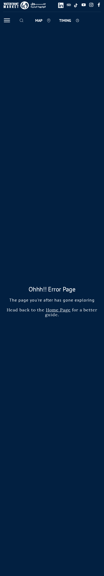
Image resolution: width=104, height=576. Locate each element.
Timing (65, 20)
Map (38, 20)
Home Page (58, 309)
